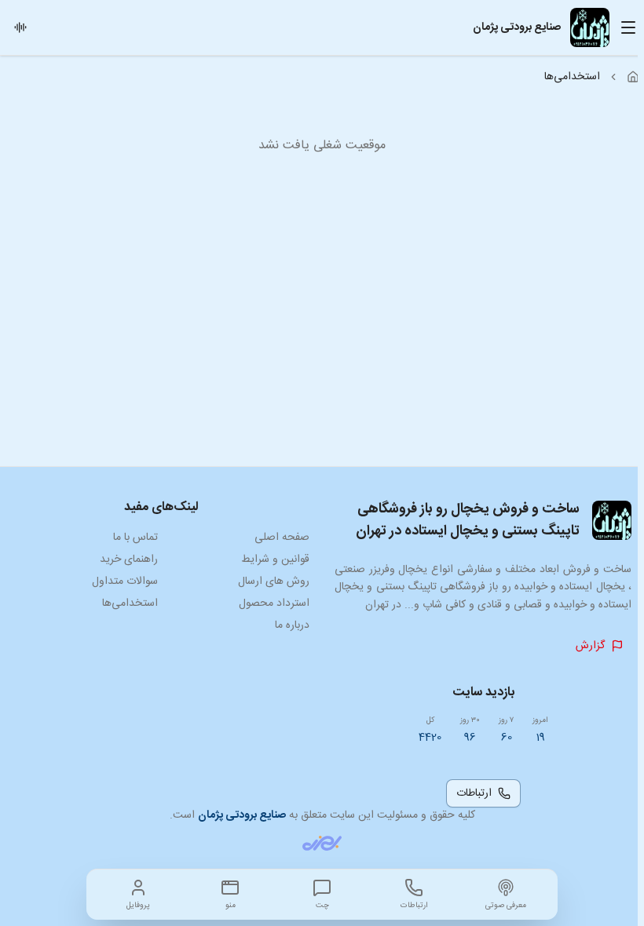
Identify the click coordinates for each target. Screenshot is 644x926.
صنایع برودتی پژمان (242, 815)
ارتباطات (474, 793)
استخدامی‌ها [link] (572, 77)
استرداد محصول (274, 603)
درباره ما (292, 625)
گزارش (590, 645)
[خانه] (633, 76)
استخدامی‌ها (130, 603)
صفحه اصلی (281, 537)
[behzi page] (322, 843)
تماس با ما (135, 537)
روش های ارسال (273, 581)
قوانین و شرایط (275, 559)
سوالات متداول (125, 581)
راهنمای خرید (129, 559)
